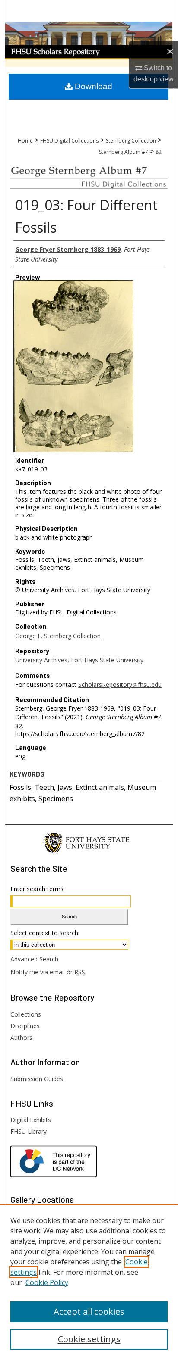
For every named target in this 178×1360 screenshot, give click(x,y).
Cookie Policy (46, 1282)
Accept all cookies (89, 1311)
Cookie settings (89, 1339)
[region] (89, 1282)
